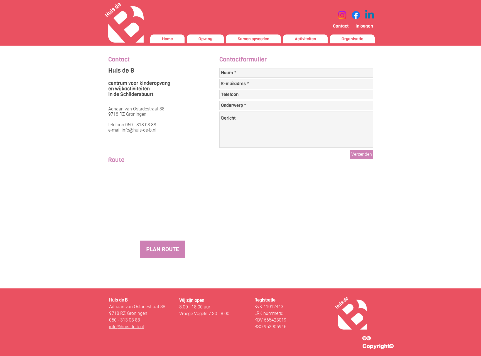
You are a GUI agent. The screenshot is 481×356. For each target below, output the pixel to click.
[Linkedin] (369, 15)
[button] (253, 38)
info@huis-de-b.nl (139, 130)
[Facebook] (355, 15)
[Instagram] (342, 15)
